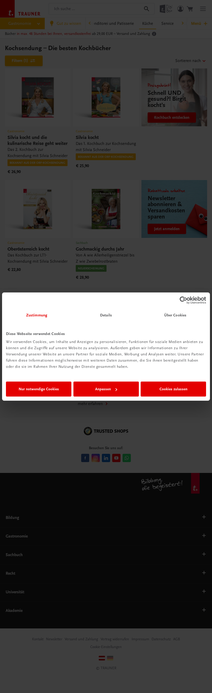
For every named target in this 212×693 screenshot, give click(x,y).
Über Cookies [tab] (175, 315)
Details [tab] (106, 315)
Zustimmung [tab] (36, 315)
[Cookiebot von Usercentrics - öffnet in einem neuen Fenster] (183, 300)
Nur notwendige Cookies (39, 389)
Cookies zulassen (173, 389)
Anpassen (103, 389)
